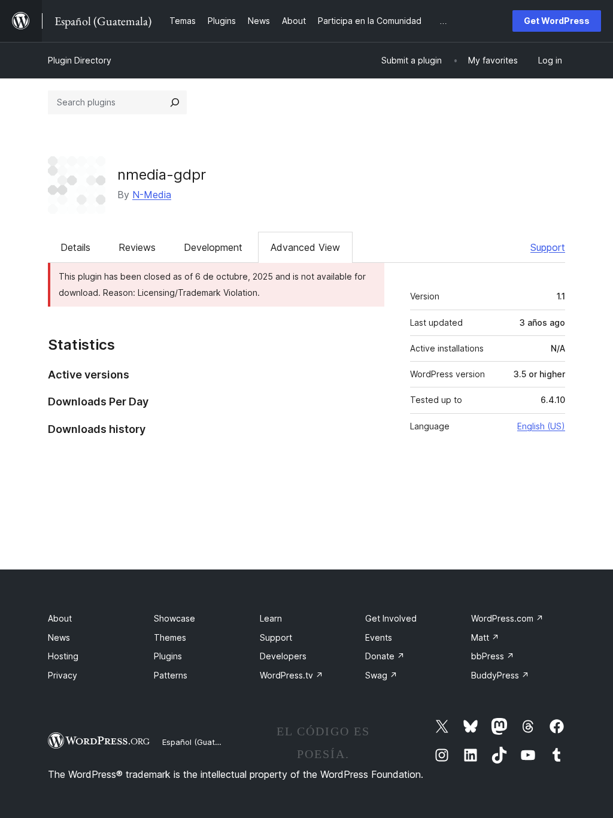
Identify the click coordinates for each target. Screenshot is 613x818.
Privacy (62, 675)
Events (378, 637)
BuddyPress (500, 675)
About (60, 618)
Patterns (170, 675)
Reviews (137, 247)
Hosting (63, 656)
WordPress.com (507, 618)
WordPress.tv (291, 675)
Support (547, 247)
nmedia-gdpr (161, 174)
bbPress (492, 656)
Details (75, 247)
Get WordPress (557, 21)
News (59, 637)
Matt (485, 637)
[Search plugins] (175, 102)
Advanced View (305, 247)
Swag (381, 675)
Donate (385, 656)
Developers (283, 656)
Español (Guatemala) (201, 742)
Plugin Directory (79, 60)
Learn (271, 618)
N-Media (151, 195)
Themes (170, 637)
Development (213, 247)
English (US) (541, 426)
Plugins (168, 656)
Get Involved (391, 618)
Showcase (174, 618)
